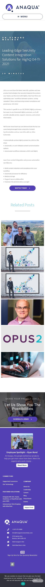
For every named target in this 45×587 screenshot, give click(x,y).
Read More (22, 465)
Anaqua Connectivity (22, 8)
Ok (23, 584)
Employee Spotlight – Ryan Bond (22, 452)
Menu (24, 16)
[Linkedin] (12, 564)
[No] (37, 581)
